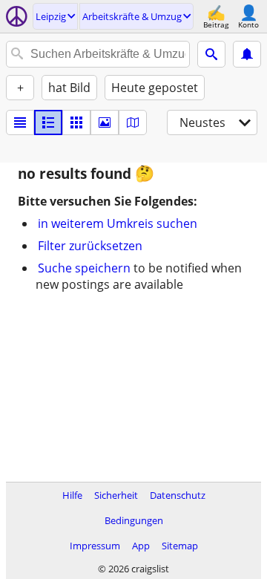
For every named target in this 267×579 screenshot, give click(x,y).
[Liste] (20, 122)
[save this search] (247, 54)
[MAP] (133, 122)
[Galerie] (104, 122)
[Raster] (76, 122)
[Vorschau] (48, 122)
